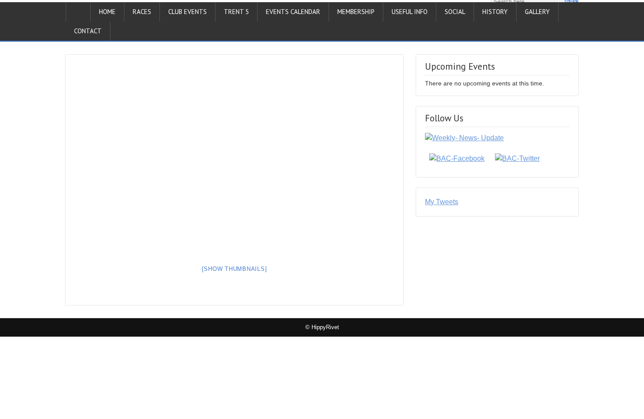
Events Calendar (293, 11)
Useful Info (410, 11)
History (495, 11)
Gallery (537, 11)
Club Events (187, 11)
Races (142, 11)
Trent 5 (236, 11)
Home (107, 11)
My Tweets (441, 202)
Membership (356, 11)
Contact (88, 31)
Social (455, 11)
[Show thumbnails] (234, 269)
